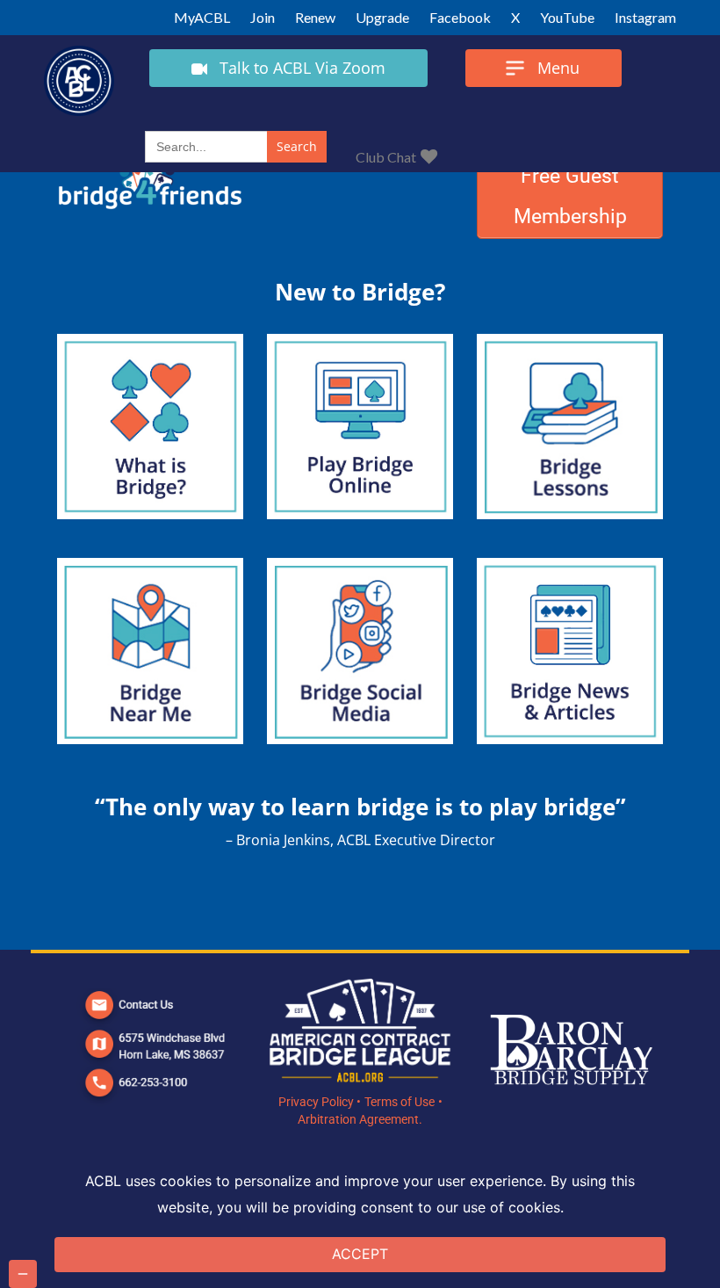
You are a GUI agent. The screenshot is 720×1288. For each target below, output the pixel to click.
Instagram (645, 17)
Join (262, 17)
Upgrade (382, 17)
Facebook (460, 17)
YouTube (567, 17)
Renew (315, 17)
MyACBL (202, 17)
